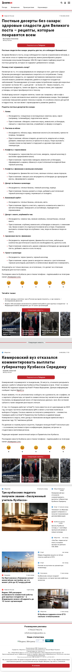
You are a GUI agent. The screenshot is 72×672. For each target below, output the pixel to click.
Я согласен (36, 665)
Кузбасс (56, 521)
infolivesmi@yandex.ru (35, 633)
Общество (7, 352)
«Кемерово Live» (14, 277)
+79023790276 (35, 630)
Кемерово (7, 575)
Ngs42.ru (20, 390)
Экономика (43, 573)
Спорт (56, 507)
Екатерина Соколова (10, 39)
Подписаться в (36, 45)
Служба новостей (9, 371)
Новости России (9, 16)
